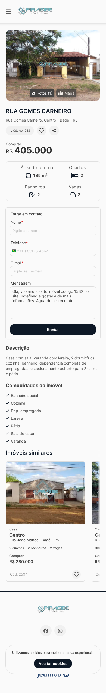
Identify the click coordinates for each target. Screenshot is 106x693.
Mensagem (21, 283)
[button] (53, 65)
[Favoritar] (41, 130)
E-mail (17, 262)
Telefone (19, 242)
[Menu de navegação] (8, 11)
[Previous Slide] (97, 493)
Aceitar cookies (53, 663)
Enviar (53, 329)
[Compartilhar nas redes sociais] (54, 130)
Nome (17, 222)
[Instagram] (60, 630)
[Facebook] (46, 630)
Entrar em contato (26, 214)
